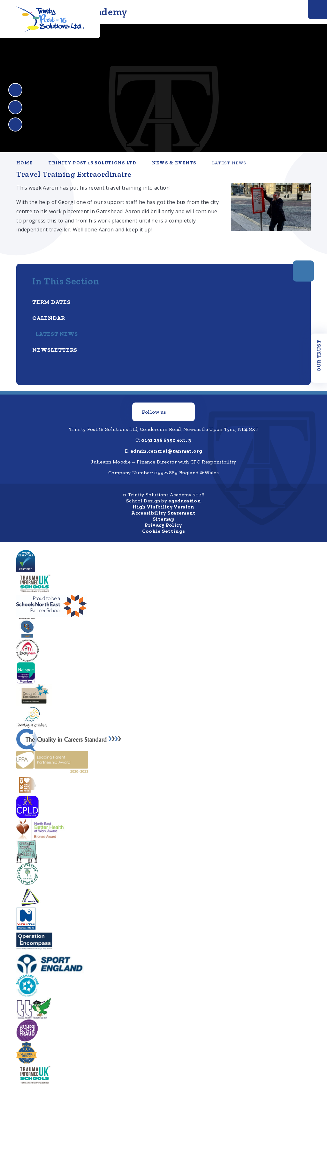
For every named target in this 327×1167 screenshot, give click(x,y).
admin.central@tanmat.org (166, 451)
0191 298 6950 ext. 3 (166, 440)
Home (24, 163)
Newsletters (54, 349)
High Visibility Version (163, 507)
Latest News (229, 163)
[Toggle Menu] (317, 9)
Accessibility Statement (163, 513)
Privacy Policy (163, 525)
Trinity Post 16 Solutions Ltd (92, 163)
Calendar (48, 317)
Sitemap (163, 519)
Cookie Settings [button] (163, 531)
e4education (184, 501)
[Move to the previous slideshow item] (15, 90)
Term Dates (51, 301)
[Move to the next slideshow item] (15, 107)
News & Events (174, 163)
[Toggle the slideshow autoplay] (15, 124)
